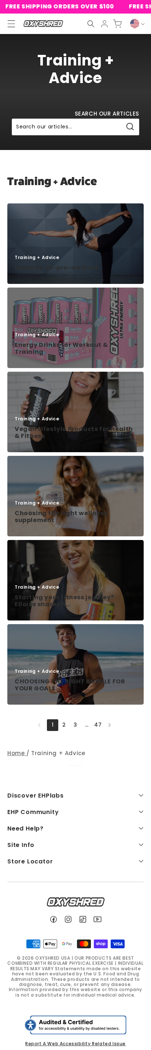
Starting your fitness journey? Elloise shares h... (64, 601)
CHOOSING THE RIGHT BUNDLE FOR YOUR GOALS (70, 685)
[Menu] (8, 24)
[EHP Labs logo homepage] (43, 23)
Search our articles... (44, 126)
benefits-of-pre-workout (57, 267)
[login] (104, 24)
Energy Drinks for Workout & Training (61, 348)
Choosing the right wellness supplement (61, 517)
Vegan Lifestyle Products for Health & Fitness (74, 432)
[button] (91, 24)
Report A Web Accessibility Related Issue (75, 1043)
